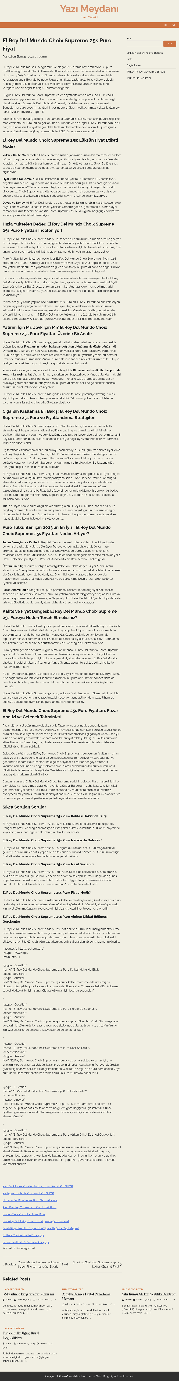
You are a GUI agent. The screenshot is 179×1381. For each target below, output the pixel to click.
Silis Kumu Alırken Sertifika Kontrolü (149, 1294)
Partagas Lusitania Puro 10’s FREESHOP (28, 1193)
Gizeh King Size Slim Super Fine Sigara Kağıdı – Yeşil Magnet (41, 1228)
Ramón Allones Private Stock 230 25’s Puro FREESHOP (38, 1186)
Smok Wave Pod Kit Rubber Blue (24, 1214)
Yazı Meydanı (89, 8)
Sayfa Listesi (134, 65)
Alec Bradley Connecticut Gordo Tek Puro (29, 1207)
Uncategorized (25, 1248)
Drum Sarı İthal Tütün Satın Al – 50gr (26, 1242)
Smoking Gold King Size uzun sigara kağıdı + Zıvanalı (36, 1221)
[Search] (173, 25)
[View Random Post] (166, 25)
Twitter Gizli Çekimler (139, 78)
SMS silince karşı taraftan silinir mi (28, 1294)
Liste (129, 59)
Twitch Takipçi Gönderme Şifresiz (146, 71)
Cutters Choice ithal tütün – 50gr (23, 1235)
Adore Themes (123, 1376)
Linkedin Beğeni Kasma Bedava (145, 52)
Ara (129, 38)
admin (43, 56)
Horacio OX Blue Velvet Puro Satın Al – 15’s (30, 1200)
